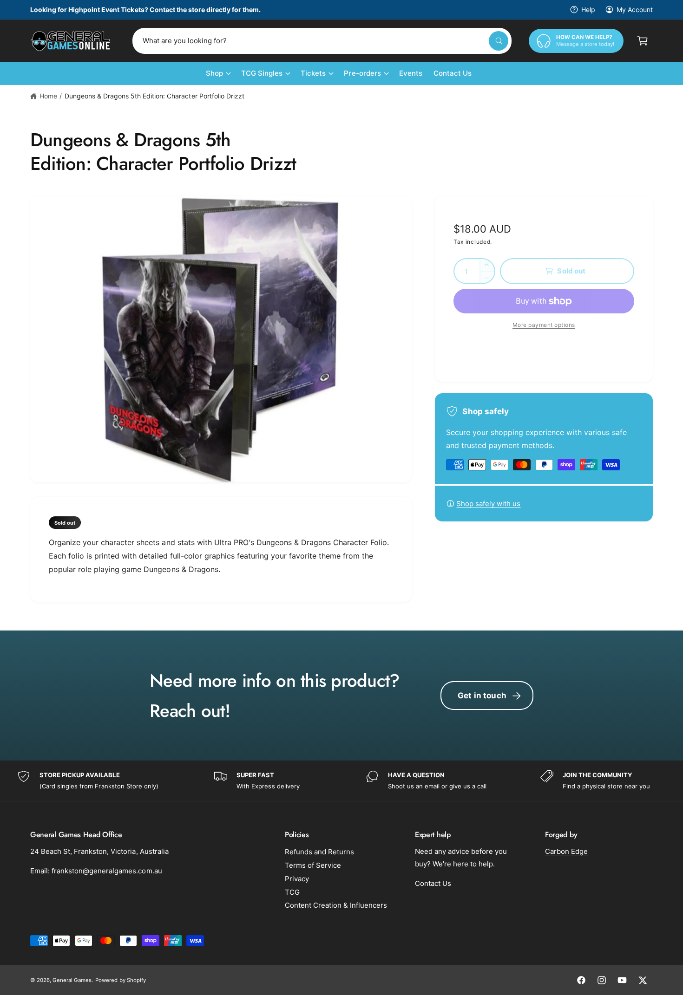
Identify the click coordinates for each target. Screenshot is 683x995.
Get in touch (482, 695)
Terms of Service (313, 865)
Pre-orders (362, 73)
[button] (642, 41)
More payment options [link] (543, 324)
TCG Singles (261, 73)
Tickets (313, 73)
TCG (292, 892)
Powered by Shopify (120, 980)
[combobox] (322, 41)
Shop (214, 73)
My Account (635, 9)
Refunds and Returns (319, 851)
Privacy (297, 878)
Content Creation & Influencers (336, 905)
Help (588, 9)
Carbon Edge (566, 851)
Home (48, 96)
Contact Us (433, 883)
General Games (72, 980)
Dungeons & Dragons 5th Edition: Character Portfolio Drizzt (154, 96)
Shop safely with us (488, 503)
